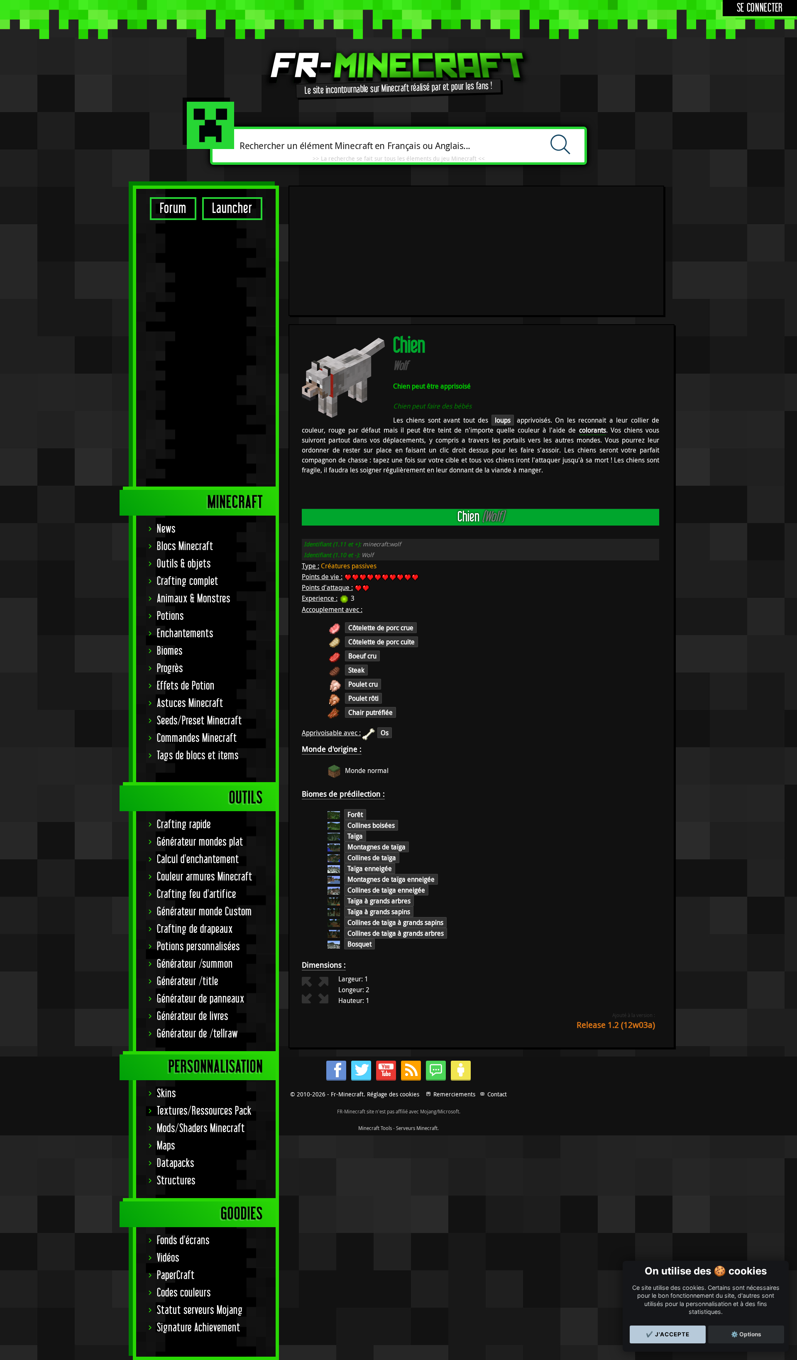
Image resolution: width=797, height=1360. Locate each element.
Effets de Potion (186, 686)
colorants (592, 430)
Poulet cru (363, 684)
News (166, 529)
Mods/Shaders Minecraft (201, 1129)
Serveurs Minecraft (417, 1128)
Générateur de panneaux (200, 999)
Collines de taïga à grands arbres (395, 933)
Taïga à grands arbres (379, 900)
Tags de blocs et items (198, 756)
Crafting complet (187, 581)
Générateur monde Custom (204, 912)
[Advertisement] (205, 352)
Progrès (170, 669)
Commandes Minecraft (197, 738)
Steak (356, 670)
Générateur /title (187, 982)
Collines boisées (371, 825)
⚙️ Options (746, 1334)
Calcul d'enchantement (198, 860)
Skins (166, 1094)
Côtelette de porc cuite (381, 641)
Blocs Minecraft (185, 547)
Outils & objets (184, 564)
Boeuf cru (362, 655)
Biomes (170, 651)
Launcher (232, 208)
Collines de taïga (371, 857)
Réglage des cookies (393, 1094)
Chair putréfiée (370, 712)
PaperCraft (176, 1275)
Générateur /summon (195, 964)
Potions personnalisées (198, 947)
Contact (497, 1094)
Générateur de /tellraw (197, 1034)
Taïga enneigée (369, 868)
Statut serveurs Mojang (200, 1310)
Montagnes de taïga (376, 846)
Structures (176, 1181)
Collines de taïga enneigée (386, 890)
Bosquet (359, 944)
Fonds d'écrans (183, 1241)
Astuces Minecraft (190, 703)
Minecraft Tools (375, 1128)
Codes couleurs (184, 1293)
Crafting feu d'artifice (196, 894)
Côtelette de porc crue (380, 627)
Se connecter (760, 8)
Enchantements (185, 634)
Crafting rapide (184, 825)
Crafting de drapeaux (195, 929)
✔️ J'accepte (667, 1334)
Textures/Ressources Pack (204, 1111)
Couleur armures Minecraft (204, 877)
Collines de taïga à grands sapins (395, 922)
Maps (166, 1146)
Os (385, 732)
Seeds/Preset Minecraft (199, 721)
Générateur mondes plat (200, 842)
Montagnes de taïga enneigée (391, 879)
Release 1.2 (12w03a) (616, 1024)
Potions (170, 616)
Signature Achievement (198, 1328)
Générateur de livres (192, 1016)
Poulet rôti (363, 698)
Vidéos (168, 1258)
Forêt (355, 814)
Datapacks (175, 1163)
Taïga (355, 836)
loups (503, 420)
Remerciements (454, 1094)
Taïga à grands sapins (378, 911)
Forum (173, 208)
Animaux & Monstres (193, 599)
